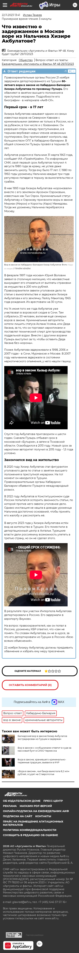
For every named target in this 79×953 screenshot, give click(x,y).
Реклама (10, 806)
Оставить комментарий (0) (30, 685)
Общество (26, 60)
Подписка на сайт (17, 816)
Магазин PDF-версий (36, 806)
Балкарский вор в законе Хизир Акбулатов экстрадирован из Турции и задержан (42, 737)
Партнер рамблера (34, 935)
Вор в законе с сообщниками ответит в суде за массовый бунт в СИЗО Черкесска (44, 749)
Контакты (43, 816)
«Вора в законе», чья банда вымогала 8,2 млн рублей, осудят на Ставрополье (43, 773)
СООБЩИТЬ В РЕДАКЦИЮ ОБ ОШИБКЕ (30, 835)
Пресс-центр (53, 801)
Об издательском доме (21, 801)
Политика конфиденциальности (29, 830)
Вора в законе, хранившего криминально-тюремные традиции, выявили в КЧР (42, 761)
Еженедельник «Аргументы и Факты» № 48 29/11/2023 (38, 64)
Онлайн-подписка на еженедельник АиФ (36, 811)
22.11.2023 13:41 (11, 15)
